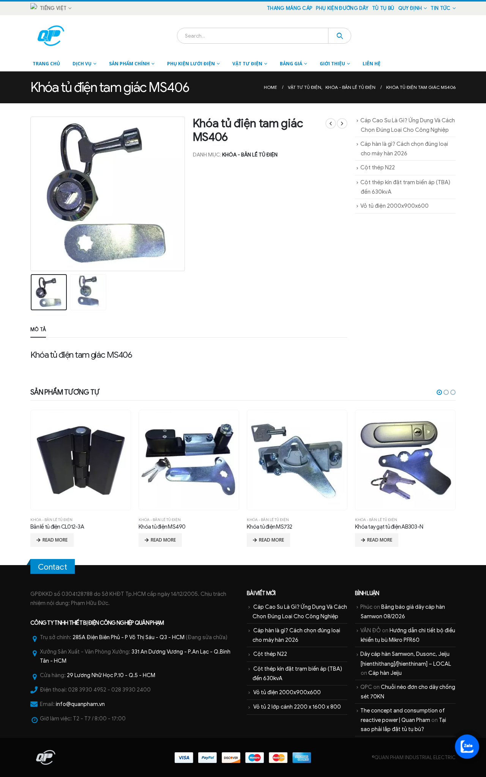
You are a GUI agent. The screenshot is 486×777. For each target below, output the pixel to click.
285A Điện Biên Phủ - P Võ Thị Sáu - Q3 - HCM (129, 637)
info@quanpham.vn (80, 704)
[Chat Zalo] (467, 746)
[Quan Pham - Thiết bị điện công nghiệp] (51, 35)
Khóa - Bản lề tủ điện (250, 155)
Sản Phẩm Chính (129, 63)
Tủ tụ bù (383, 8)
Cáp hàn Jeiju (385, 673)
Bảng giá (291, 63)
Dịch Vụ (82, 63)
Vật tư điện (247, 63)
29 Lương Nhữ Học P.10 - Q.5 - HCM (111, 675)
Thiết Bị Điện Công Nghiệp (101, 622)
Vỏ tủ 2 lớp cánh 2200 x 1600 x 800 (297, 706)
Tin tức (440, 8)
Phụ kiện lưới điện (191, 63)
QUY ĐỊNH (410, 8)
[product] (80, 460)
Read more (55, 540)
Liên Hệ (371, 63)
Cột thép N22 (377, 167)
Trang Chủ (46, 63)
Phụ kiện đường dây (342, 8)
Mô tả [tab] (38, 329)
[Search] (339, 35)
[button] (439, 392)
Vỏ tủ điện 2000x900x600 (394, 205)
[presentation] (32, 193)
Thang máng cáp (289, 8)
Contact (52, 567)
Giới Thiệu (332, 63)
